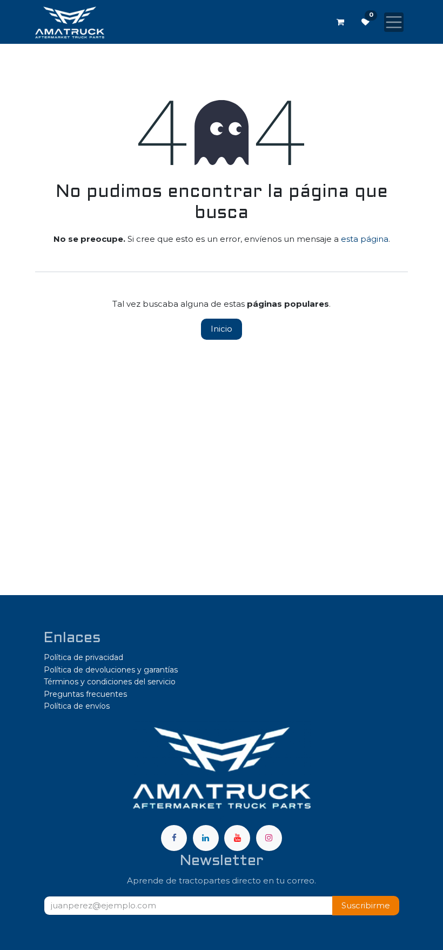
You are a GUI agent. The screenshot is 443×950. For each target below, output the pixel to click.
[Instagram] (269, 838)
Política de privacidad (83, 657)
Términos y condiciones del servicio (110, 682)
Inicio (221, 329)
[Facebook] (174, 838)
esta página (364, 239)
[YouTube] (237, 838)
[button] (365, 906)
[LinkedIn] (206, 838)
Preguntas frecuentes (85, 694)
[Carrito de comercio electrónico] (340, 22)
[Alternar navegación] (394, 22)
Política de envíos (77, 706)
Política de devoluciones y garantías (111, 670)
